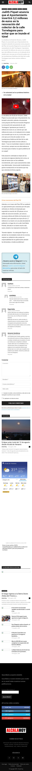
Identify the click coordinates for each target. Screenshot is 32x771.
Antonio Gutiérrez (14, 333)
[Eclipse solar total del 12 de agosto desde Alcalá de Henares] (16, 429)
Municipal (15, 9)
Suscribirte (26, 718)
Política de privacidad (14, 764)
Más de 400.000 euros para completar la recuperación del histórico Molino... (20, 643)
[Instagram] (13, 758)
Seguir (27, 711)
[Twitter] (7, 67)
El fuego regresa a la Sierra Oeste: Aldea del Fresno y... (15, 595)
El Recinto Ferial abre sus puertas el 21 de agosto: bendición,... (19, 634)
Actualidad (4, 9)
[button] (3, 2)
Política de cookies (24, 764)
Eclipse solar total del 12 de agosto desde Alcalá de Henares (16, 443)
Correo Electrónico (8, 690)
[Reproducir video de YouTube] (16, 106)
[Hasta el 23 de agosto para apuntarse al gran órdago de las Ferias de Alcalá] (6, 618)
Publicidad (19, 766)
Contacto (13, 766)
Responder (10, 291)
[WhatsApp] (11, 67)
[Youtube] (22, 758)
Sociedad (25, 9)
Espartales (11, 309)
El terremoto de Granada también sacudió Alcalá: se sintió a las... (21, 609)
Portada (19, 9)
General (9, 9)
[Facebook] (3, 67)
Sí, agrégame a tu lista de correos (11, 398)
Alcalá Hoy (6, 63)
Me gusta (26, 707)
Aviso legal (4, 764)
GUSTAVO (12, 295)
